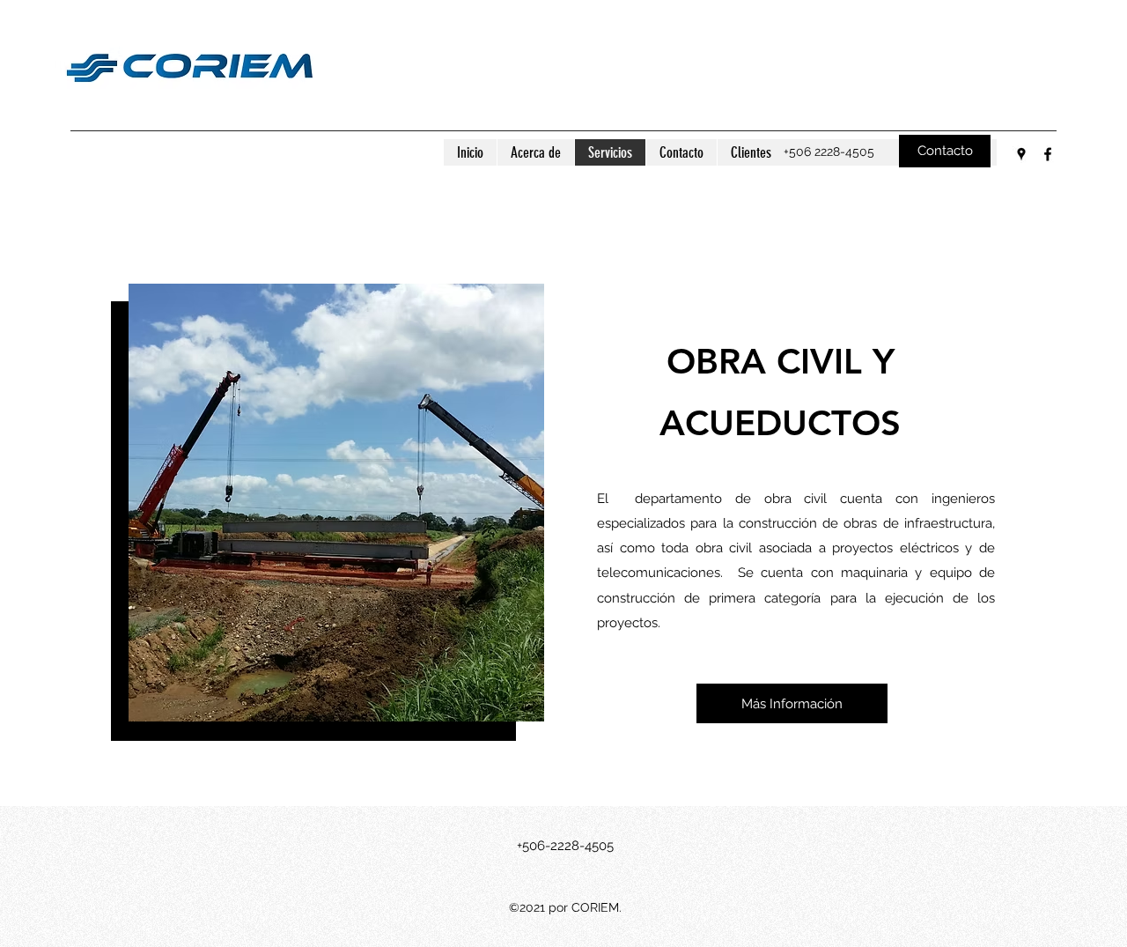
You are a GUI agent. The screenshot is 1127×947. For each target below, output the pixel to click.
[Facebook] (1048, 154)
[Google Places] (1021, 154)
